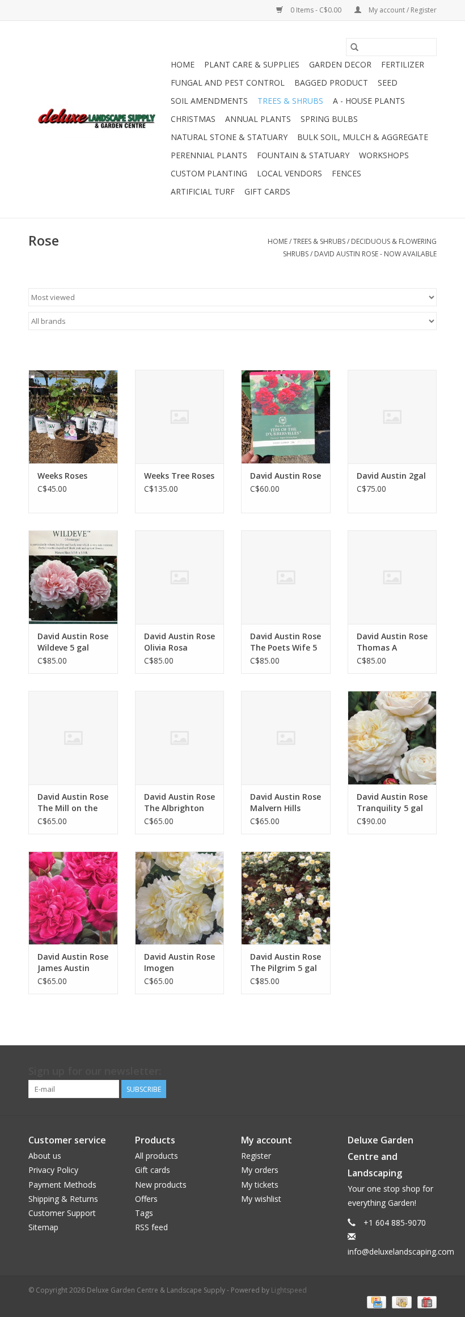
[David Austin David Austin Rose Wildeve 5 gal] (73, 577)
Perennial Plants (209, 155)
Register (256, 1155)
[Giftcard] (425, 1302)
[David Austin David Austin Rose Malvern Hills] (286, 737)
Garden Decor (340, 64)
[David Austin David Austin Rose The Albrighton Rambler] (180, 737)
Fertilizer (402, 64)
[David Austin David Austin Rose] (286, 416)
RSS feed (151, 1227)
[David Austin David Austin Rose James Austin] (73, 898)
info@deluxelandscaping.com (401, 1251)
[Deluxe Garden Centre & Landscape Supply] (97, 119)
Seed (388, 82)
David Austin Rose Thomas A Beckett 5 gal (392, 642)
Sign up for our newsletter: (94, 1071)
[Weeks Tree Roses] (180, 416)
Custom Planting (209, 173)
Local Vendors (289, 173)
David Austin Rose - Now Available (375, 254)
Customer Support (62, 1213)
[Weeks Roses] (73, 416)
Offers (146, 1198)
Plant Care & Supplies (251, 64)
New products (161, 1184)
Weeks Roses (62, 475)
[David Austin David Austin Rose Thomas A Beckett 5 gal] (392, 577)
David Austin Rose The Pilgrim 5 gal (285, 962)
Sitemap (43, 1227)
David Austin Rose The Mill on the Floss (72, 802)
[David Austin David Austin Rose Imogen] (180, 898)
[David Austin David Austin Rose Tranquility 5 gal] (392, 737)
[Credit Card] (375, 1302)
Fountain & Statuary (303, 155)
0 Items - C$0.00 (316, 10)
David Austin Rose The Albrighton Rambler (179, 802)
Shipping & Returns (63, 1198)
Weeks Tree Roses (179, 475)
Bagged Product (331, 82)
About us (44, 1155)
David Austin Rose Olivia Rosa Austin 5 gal (179, 642)
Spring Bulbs (329, 118)
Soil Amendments (209, 100)
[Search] (354, 47)
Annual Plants (258, 118)
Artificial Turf (203, 191)
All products (156, 1155)
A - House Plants (369, 100)
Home (183, 64)
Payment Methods (62, 1184)
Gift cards (267, 191)
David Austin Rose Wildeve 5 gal (72, 642)
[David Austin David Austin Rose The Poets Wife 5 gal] (286, 577)
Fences (346, 173)
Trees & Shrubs (290, 100)
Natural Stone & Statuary (229, 137)
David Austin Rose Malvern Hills (285, 802)
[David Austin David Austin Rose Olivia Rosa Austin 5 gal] (180, 577)
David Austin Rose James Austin (72, 962)
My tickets (259, 1184)
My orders (259, 1169)
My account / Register (402, 10)
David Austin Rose (285, 475)
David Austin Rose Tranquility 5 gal (392, 802)
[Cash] (400, 1302)
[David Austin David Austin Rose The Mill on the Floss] (73, 737)
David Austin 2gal (391, 475)
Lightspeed (289, 1290)
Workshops (384, 155)
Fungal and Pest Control (228, 82)
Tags (144, 1213)
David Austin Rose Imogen (179, 962)
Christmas (193, 118)
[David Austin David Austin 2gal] (392, 416)
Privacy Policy (53, 1169)
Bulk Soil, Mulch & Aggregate (362, 137)
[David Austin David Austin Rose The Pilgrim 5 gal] (286, 898)
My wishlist (261, 1198)
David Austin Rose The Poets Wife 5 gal (285, 642)
